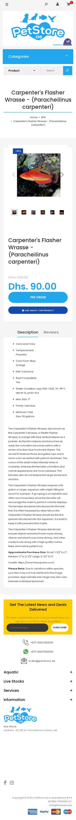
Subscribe (60, 627)
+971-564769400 (41, 642)
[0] (68, 4)
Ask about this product (39, 310)
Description (28, 332)
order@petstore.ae (41, 661)
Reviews (51, 332)
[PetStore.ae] (38, 29)
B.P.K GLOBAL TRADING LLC (60, 799)
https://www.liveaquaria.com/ (36, 562)
